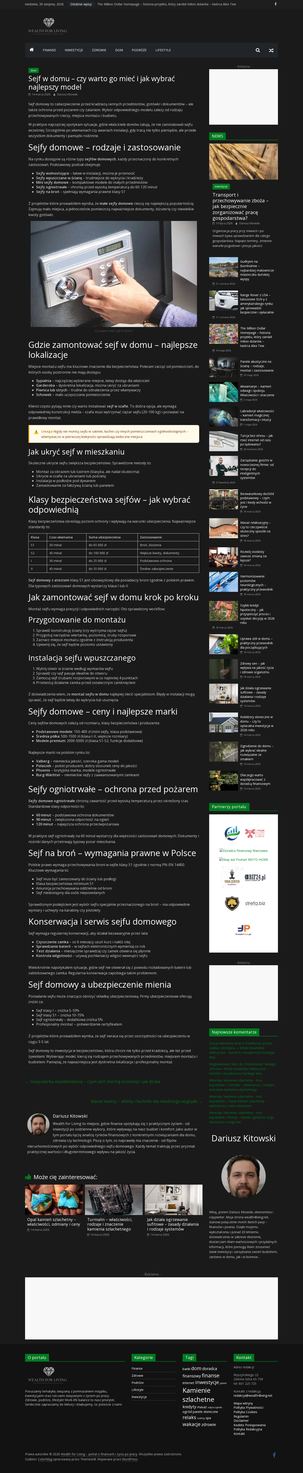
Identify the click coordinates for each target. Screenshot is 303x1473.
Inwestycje (139, 1397)
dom (119, 50)
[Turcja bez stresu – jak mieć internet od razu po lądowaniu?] (223, 433)
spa (208, 1418)
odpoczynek (215, 1407)
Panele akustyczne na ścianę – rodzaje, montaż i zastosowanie (257, 365)
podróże (139, 50)
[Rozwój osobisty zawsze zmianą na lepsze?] (223, 549)
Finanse (137, 1368)
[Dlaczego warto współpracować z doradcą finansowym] (223, 773)
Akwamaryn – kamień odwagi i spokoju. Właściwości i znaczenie (257, 390)
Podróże (138, 1382)
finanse (49, 50)
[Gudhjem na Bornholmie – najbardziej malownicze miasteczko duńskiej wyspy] (223, 259)
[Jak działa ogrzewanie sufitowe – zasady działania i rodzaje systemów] (174, 1187)
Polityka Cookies (245, 1412)
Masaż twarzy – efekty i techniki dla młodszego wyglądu (147, 1101)
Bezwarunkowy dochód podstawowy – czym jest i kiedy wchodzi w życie (257, 500)
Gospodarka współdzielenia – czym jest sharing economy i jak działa (92, 1081)
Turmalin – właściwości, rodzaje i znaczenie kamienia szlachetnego (109, 1224)
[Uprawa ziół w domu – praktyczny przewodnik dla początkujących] (223, 636)
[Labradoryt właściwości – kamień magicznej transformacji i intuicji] (223, 409)
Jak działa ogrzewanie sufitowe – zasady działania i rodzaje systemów (173, 1224)
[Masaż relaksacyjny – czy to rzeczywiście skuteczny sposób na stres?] (223, 520)
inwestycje (74, 50)
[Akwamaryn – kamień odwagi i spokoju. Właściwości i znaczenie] (223, 384)
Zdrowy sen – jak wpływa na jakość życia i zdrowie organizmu (257, 667)
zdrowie (99, 50)
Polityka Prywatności (248, 1407)
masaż (202, 1407)
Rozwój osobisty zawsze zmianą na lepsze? (253, 555)
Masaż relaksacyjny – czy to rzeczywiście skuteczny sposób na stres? (255, 529)
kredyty (189, 1406)
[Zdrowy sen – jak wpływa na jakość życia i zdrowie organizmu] (223, 661)
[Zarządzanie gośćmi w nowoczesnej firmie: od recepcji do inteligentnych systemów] (223, 458)
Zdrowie (137, 1375)
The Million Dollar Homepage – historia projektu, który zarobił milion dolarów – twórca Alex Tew (256, 337)
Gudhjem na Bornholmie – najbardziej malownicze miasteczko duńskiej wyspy (257, 270)
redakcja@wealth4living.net (253, 1395)
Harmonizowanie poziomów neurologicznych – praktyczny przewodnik (256, 582)
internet (188, 1382)
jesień (223, 1383)
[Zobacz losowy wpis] (271, 50)
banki (186, 1369)
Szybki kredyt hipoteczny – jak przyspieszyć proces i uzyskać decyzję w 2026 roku (257, 614)
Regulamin (241, 1416)
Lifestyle (138, 1390)
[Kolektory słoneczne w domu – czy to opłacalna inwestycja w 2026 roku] (223, 715)
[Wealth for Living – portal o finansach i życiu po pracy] (31, 50)
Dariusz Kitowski (67, 94)
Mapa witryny (243, 1403)
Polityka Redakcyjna (248, 1429)
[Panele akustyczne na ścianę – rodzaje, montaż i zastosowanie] (223, 359)
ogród (187, 1411)
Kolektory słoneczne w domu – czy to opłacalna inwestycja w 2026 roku (256, 723)
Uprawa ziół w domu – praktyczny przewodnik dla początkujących (256, 642)
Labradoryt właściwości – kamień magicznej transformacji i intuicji (257, 415)
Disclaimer (241, 1420)
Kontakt (239, 1434)
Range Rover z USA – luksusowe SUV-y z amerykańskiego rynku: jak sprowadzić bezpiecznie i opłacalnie (171, 4)
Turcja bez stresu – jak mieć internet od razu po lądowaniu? (256, 439)
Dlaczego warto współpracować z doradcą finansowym (255, 779)
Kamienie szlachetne (198, 1395)
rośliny (201, 1418)
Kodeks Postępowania (250, 1425)
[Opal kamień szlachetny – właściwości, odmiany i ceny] (54, 1187)
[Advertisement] (243, 97)
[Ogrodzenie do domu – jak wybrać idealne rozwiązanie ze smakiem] (223, 744)
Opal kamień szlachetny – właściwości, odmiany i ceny (53, 1222)
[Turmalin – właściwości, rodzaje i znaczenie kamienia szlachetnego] (114, 1187)
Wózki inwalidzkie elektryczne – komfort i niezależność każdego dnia (242, 1052)
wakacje (192, 1424)
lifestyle (163, 50)
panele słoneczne (205, 1411)
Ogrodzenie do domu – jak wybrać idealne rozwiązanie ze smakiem (256, 752)
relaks (189, 1417)
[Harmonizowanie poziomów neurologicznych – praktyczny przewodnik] (223, 574)
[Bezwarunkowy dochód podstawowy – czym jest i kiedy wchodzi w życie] (223, 492)
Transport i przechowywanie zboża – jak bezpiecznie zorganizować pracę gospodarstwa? (240, 206)
